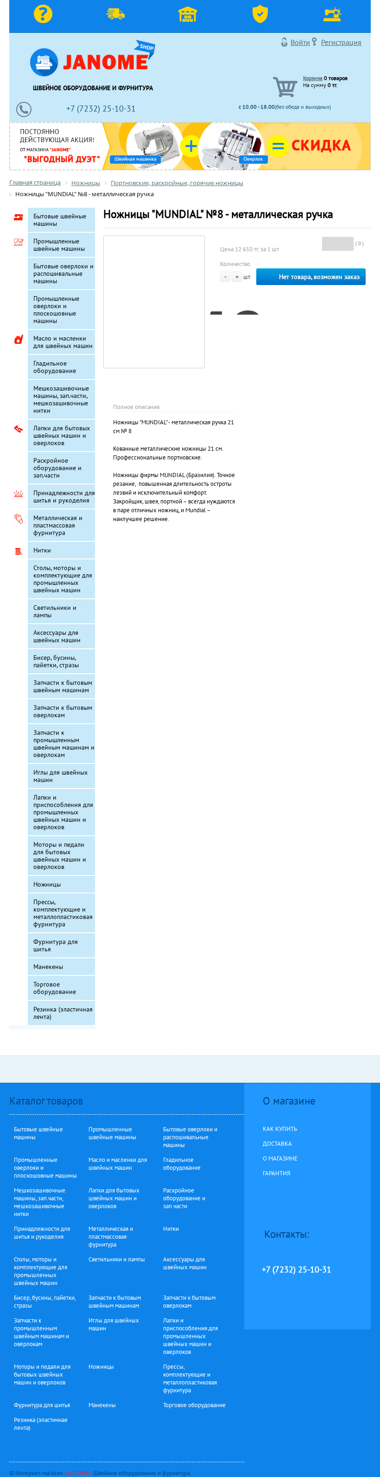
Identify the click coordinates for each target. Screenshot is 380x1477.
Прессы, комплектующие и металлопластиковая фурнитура (63, 913)
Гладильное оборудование (54, 367)
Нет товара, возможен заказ (319, 277)
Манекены (48, 966)
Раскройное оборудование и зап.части (57, 467)
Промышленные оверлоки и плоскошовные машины (56, 309)
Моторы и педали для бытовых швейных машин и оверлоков (59, 855)
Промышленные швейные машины (59, 245)
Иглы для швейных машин (60, 776)
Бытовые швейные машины (59, 220)
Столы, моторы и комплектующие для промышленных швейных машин (62, 579)
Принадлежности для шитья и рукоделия (64, 496)
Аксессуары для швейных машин (57, 636)
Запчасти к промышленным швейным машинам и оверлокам (64, 743)
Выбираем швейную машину (334, 16)
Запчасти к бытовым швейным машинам (62, 686)
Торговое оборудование (54, 988)
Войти (300, 42)
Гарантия (262, 16)
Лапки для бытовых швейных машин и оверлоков (61, 435)
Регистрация (341, 42)
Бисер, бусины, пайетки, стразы (56, 661)
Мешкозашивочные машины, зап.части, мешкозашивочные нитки (61, 399)
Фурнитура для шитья (55, 945)
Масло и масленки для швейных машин (63, 342)
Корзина (313, 77)
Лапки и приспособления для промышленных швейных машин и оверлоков (63, 812)
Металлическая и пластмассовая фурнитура (57, 525)
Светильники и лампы (54, 611)
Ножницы (47, 884)
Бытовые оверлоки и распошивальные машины (63, 273)
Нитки (42, 550)
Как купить (45, 16)
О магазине (190, 16)
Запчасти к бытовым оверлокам (62, 711)
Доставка (117, 16)
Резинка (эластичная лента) (63, 1013)
